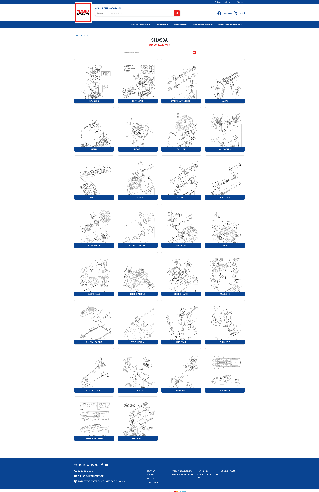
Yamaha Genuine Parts (138, 24)
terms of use (152, 482)
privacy (150, 479)
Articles (218, 2)
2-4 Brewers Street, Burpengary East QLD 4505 (101, 481)
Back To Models (82, 35)
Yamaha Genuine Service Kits (230, 24)
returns (150, 475)
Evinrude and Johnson (203, 24)
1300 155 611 (85, 470)
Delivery (226, 2)
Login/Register (238, 2)
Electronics (160, 24)
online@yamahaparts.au (91, 476)
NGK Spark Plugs (180, 24)
